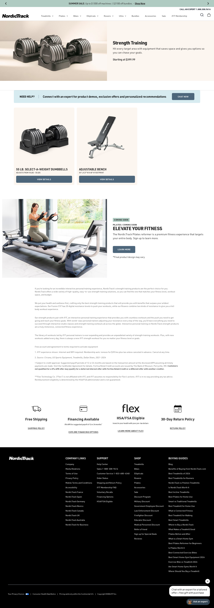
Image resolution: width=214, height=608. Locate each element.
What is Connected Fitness (180, 510)
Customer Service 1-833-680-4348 (113, 473)
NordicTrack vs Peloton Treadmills (184, 483)
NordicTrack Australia (75, 520)
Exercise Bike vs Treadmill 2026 (182, 562)
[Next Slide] (208, 3)
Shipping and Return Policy (109, 483)
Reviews (138, 538)
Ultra (121, 16)
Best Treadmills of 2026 (179, 473)
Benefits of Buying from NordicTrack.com (187, 469)
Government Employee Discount (149, 506)
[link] (15, 16)
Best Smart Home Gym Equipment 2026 (186, 557)
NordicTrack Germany (75, 501)
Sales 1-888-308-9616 (107, 469)
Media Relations (73, 469)
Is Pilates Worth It (176, 548)
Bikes (75, 16)
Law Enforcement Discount (146, 510)
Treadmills (46, 16)
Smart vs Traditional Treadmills (182, 501)
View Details (44, 179)
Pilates (62, 16)
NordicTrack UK (73, 515)
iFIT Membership (179, 16)
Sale (164, 16)
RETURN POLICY (178, 428)
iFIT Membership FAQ (106, 487)
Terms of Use (72, 473)
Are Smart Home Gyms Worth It (182, 566)
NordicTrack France (74, 492)
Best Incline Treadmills (178, 492)
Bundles (135, 16)
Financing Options (105, 496)
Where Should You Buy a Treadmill (183, 571)
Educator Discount (142, 520)
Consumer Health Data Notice (44, 594)
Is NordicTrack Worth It (178, 487)
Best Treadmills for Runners (181, 478)
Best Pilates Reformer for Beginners (185, 543)
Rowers (107, 16)
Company (70, 464)
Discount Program (142, 496)
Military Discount (142, 501)
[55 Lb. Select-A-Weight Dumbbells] (44, 138)
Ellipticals (91, 16)
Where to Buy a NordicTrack (180, 524)
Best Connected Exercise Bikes (182, 552)
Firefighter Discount (143, 515)
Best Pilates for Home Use (180, 496)
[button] (202, 14)
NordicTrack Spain (74, 496)
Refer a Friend (140, 529)
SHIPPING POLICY (36, 428)
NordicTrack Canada (75, 510)
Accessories (150, 16)
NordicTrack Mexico (74, 506)
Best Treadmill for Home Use (181, 506)
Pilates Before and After (179, 534)
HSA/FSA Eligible (105, 501)
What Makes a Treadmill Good (181, 529)
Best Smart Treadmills (178, 520)
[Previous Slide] (5, 3)
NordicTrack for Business (77, 524)
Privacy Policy (72, 478)
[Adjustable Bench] (107, 138)
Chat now (183, 96)
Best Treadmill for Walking (180, 515)
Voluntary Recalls (105, 492)
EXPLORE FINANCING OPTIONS (83, 432)
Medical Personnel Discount (147, 524)
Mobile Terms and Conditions (79, 483)
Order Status (102, 478)
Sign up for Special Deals (145, 534)
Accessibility (71, 487)
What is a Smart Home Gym (180, 538)
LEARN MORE (124, 249)
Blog (170, 464)
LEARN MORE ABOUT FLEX (130, 431)
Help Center (102, 464)
